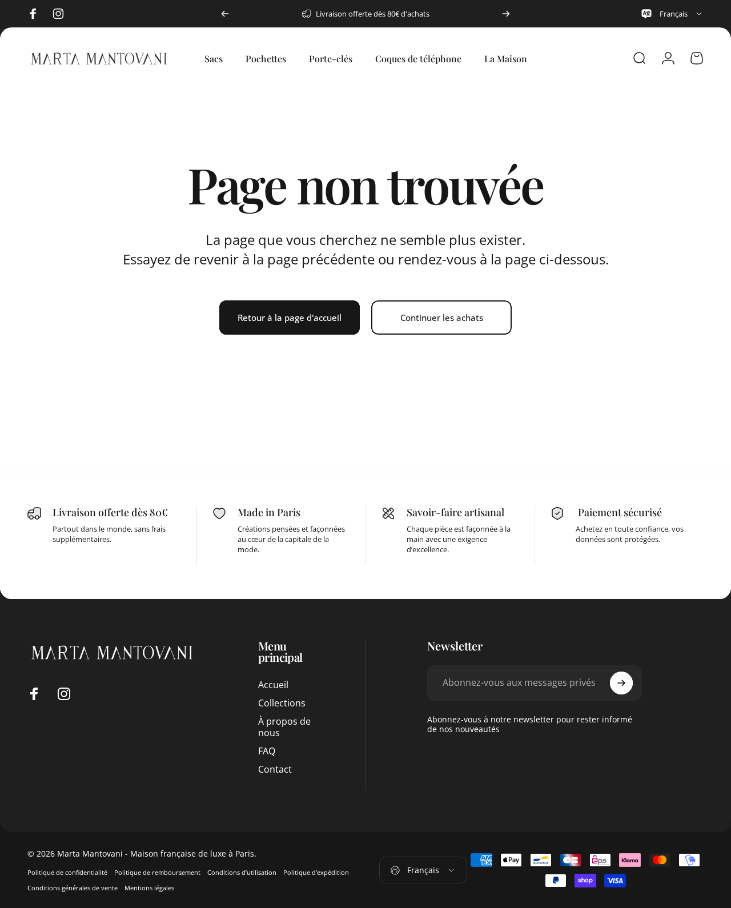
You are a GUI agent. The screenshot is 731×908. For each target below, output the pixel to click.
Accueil (273, 684)
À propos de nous (284, 727)
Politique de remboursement (157, 872)
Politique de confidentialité (67, 872)
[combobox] (672, 13)
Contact (275, 769)
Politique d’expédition (316, 872)
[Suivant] (506, 13)
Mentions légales (149, 887)
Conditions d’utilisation (241, 872)
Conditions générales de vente (72, 887)
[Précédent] (225, 13)
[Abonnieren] (621, 683)
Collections (282, 703)
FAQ (266, 751)
